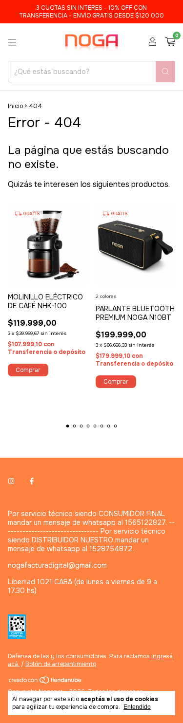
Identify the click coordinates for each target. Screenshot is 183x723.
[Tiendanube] (45, 682)
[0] (170, 42)
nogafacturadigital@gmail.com (57, 565)
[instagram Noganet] (11, 481)
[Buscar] (165, 71)
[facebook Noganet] (31, 481)
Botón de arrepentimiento (60, 664)
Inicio (15, 106)
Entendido (137, 707)
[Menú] (12, 42)
